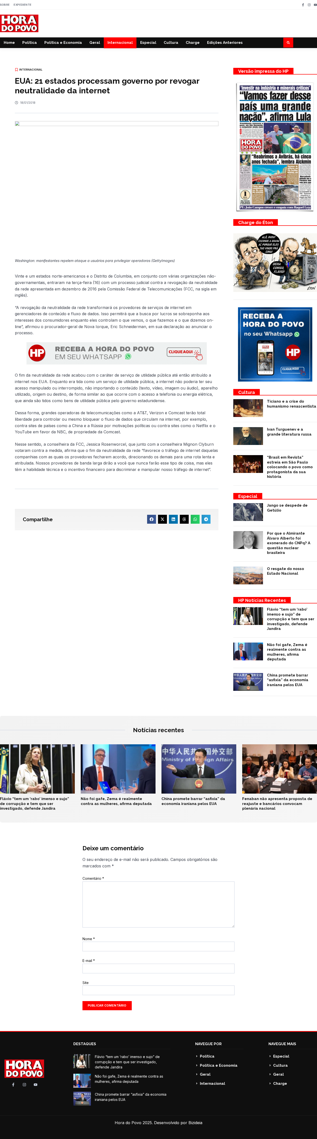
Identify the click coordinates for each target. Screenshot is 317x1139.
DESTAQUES (84, 1044)
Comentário (93, 878)
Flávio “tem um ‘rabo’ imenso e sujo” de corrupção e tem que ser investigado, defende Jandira (290, 619)
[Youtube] (315, 4)
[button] (288, 43)
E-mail (88, 960)
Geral (94, 42)
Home (9, 42)
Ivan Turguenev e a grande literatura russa (289, 432)
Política (29, 42)
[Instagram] (309, 4)
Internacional (120, 42)
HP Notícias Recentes (262, 600)
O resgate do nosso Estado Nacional (285, 571)
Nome (88, 939)
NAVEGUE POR (208, 1044)
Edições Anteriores (225, 42)
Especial (148, 42)
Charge (193, 42)
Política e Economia (63, 42)
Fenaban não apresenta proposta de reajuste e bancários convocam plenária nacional (277, 804)
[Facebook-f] (303, 4)
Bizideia (195, 1122)
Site (85, 983)
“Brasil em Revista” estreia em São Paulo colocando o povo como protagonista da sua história (290, 467)
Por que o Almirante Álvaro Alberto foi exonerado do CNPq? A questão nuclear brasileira (288, 543)
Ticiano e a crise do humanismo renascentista (291, 404)
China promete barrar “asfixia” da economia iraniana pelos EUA (287, 680)
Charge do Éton (255, 222)
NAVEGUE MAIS (282, 1044)
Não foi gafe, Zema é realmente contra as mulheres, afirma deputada (287, 652)
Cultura (171, 42)
